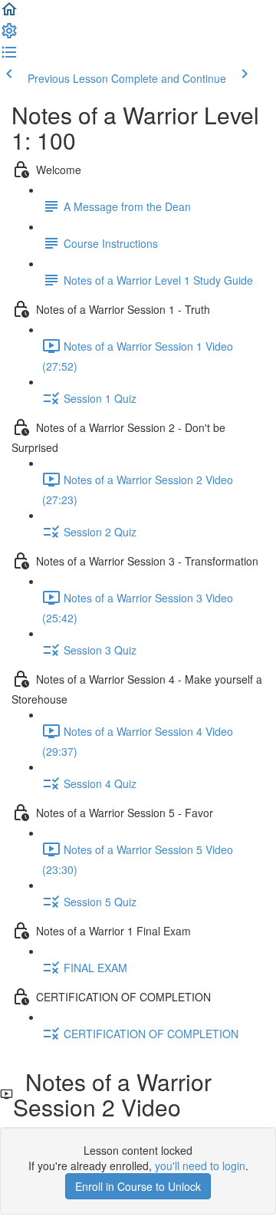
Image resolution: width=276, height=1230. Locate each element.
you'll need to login (200, 1165)
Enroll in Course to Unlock (138, 1186)
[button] (9, 13)
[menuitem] (9, 35)
